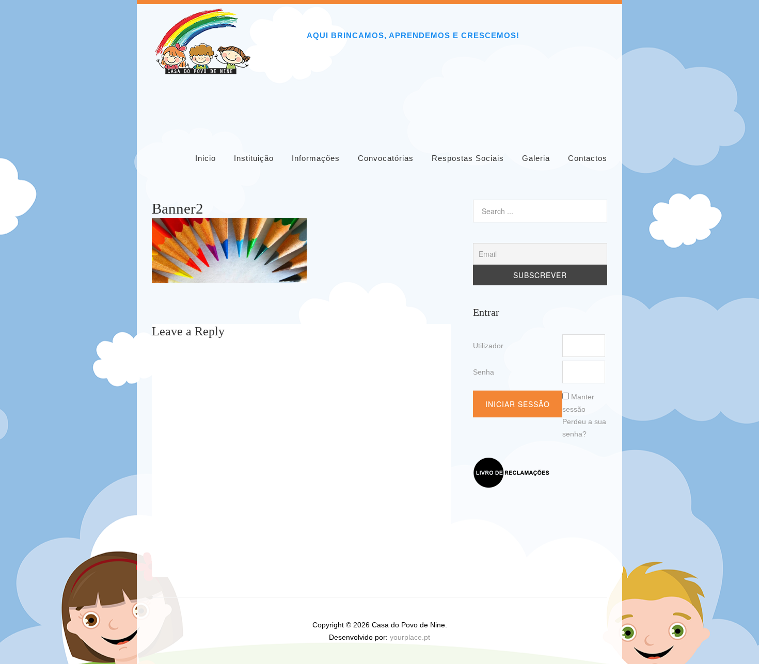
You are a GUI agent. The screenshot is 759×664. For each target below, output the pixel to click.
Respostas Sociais (468, 158)
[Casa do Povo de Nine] (203, 71)
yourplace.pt (410, 637)
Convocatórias (386, 158)
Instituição (254, 158)
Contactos (587, 158)
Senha (483, 372)
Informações (316, 158)
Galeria (536, 158)
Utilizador (488, 346)
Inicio (205, 158)
